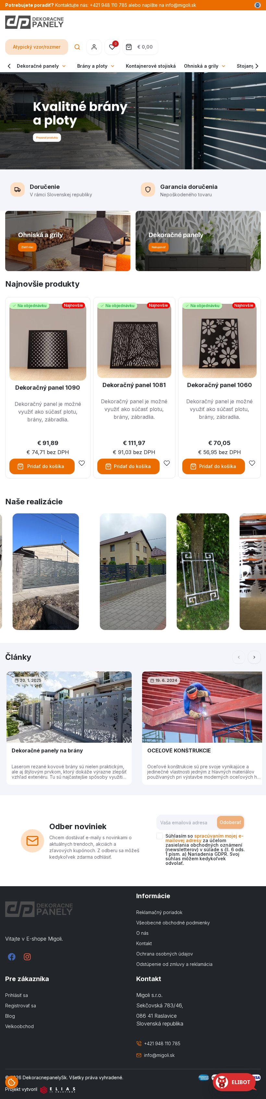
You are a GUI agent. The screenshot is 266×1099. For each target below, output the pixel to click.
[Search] (77, 46)
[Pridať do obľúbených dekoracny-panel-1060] (252, 463)
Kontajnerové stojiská (151, 66)
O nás (142, 933)
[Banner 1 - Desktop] (67, 241)
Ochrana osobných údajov (164, 953)
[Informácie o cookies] (11, 1082)
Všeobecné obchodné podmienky (173, 922)
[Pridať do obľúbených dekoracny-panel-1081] (166, 463)
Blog (10, 1016)
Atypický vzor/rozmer (36, 47)
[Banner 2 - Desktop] (198, 241)
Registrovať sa (20, 1005)
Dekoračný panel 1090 (47, 387)
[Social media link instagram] (27, 956)
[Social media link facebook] (11, 956)
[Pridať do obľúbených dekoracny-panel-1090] (81, 463)
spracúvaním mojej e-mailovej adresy (204, 838)
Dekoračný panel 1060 (219, 385)
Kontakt (144, 943)
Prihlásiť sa (16, 995)
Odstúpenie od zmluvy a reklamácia (174, 964)
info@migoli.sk (159, 1055)
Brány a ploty (92, 66)
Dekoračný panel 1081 (134, 385)
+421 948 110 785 (162, 1043)
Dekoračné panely (38, 66)
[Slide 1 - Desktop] (133, 120)
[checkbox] (159, 836)
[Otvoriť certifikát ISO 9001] (257, 5)
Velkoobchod (19, 1026)
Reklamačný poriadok (159, 912)
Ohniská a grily (201, 66)
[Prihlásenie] (94, 47)
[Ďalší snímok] (254, 657)
